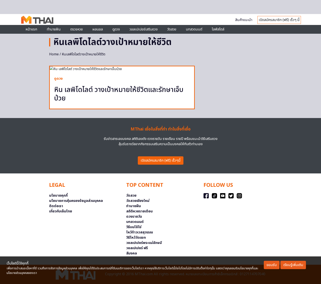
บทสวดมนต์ (194, 29)
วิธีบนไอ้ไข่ (134, 227)
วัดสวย (171, 29)
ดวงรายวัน (134, 216)
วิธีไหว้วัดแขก (136, 237)
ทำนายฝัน (54, 29)
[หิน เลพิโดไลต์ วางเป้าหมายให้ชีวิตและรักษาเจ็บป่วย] (122, 69)
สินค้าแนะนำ (243, 20)
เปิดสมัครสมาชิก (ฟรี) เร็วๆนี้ (161, 160)
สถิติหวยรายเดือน (139, 211)
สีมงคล (131, 253)
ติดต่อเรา (56, 206)
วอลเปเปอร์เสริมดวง (143, 29)
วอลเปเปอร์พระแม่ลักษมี (144, 242)
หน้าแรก (31, 29)
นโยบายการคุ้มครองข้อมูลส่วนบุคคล (76, 200)
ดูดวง (58, 78)
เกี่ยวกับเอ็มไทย (60, 211)
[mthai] (37, 19)
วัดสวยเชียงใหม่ (137, 200)
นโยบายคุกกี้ (58, 195)
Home (54, 54)
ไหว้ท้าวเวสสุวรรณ (139, 232)
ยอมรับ (272, 265)
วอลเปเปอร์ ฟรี (137, 248)
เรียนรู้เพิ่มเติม (293, 265)
